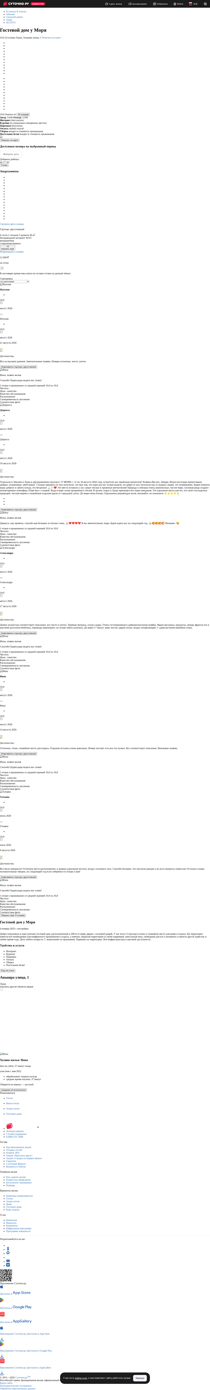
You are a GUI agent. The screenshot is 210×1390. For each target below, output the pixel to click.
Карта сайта (6, 1383)
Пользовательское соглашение (16, 1385)
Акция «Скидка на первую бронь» (24, 1158)
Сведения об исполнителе (13, 1090)
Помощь (10, 1185)
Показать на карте (51, 37)
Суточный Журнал (16, 1164)
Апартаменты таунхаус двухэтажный (18, 367)
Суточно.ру (22, 1377)
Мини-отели (12, 1103)
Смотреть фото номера (12, 224)
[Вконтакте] (8, 1257)
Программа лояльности (18, 1231)
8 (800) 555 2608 (14, 1136)
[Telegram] (8, 1245)
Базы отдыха (12, 1209)
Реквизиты (12, 1225)
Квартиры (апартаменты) (19, 1196)
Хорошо (140, 1378)
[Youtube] (8, 1261)
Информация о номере (12, 251)
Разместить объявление (18, 1180)
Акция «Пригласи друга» (19, 1155)
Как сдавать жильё (16, 1177)
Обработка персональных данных (18, 1388)
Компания (11, 1220)
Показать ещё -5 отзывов (13, 915)
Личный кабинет (15, 1131)
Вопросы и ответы (16, 1166)
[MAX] (8, 1253)
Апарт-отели (13, 1108)
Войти (180, 4)
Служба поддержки (16, 1134)
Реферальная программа (18, 1228)
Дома (9, 1204)
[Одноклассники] (8, 1249)
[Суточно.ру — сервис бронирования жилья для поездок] (16, 4)
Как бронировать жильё (18, 1147)
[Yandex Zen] (8, 1265)
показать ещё (7, 247)
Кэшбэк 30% (12, 1152)
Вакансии (11, 1223)
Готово (4, 165)
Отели (9, 1098)
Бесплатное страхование (19, 1182)
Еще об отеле (7, 970)
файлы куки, (81, 1378)
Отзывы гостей (14, 1150)
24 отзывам (23, 114)
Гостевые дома (14, 1114)
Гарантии (11, 1161)
